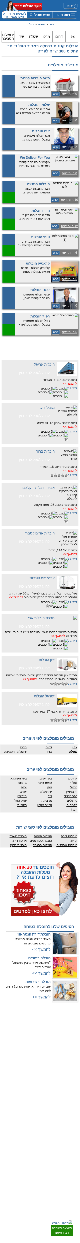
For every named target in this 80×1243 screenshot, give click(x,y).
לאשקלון (73, 1164)
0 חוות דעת (69, 94)
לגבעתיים (72, 1032)
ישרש (23, 791)
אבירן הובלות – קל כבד (38, 488)
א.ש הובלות (41, 131)
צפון (72, 36)
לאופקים (73, 1178)
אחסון (36, 1160)
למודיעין (73, 1076)
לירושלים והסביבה (67, 1093)
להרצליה (34, 1028)
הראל (73, 787)
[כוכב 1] (62, 388)
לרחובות (73, 1121)
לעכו (36, 1080)
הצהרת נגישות (31, 1139)
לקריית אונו (71, 1072)
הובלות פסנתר (42, 845)
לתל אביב (72, 1023)
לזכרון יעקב (33, 1084)
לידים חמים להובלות (28, 1192)
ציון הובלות (47, 660)
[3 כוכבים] (60, 392)
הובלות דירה (69, 836)
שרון (21, 36)
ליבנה (74, 1134)
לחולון (74, 1050)
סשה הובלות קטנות (35, 78)
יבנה (24, 787)
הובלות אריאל (44, 364)
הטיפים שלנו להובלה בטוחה (49, 926)
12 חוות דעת (69, 226)
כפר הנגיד (70, 796)
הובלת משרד (18, 836)
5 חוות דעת (69, 279)
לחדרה (35, 1075)
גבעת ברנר (45, 783)
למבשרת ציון (71, 1106)
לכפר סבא (33, 1036)
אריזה (73, 840)
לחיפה (35, 1058)
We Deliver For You (35, 157)
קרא (55, 94)
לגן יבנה (73, 1148)
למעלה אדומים (69, 1102)
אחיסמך (72, 778)
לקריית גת (72, 1169)
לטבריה (35, 1089)
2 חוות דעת (69, 147)
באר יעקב (46, 778)
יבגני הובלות (40, 290)
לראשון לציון (71, 1045)
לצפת (36, 1098)
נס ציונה (46, 800)
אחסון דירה (19, 840)
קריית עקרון (44, 805)
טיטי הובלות (40, 237)
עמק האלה (19, 800)
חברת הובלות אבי (41, 618)
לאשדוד (73, 1160)
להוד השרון (33, 1045)
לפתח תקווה (71, 1036)
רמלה (31, 24)
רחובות (22, 805)
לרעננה (35, 1041)
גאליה (73, 783)
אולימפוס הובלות (42, 578)
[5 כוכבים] (60, 396)
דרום (59, 36)
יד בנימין (71, 791)
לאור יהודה (71, 1059)
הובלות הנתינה (38, 184)
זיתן (49, 787)
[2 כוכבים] (48, 388)
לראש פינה (33, 1106)
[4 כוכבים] (45, 392)
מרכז (46, 36)
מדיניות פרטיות (31, 1130)
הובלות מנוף (18, 845)
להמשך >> (70, 383)
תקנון (36, 1134)
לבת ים (74, 1054)
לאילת (74, 1187)
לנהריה (35, 1066)
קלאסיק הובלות (38, 263)
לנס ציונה (72, 1139)
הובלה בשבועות (38, 982)
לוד (50, 796)
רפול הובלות (40, 316)
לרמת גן (73, 1028)
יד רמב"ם (46, 791)
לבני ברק (73, 1041)
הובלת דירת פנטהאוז (34, 934)
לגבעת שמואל (70, 1068)
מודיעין (22, 796)
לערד (75, 1182)
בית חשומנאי (18, 778)
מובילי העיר (46, 408)
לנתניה (35, 1023)
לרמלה (74, 1125)
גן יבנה (22, 783)
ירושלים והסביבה (8, 36)
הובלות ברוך (45, 451)
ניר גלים (72, 800)
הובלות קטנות (43, 836)
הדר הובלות (41, 210)
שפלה (41, 24)
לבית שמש (72, 1098)
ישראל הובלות (44, 696)
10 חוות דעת (69, 199)
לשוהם (74, 1143)
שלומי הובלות (39, 104)
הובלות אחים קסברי (40, 533)
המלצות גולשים (30, 1121)
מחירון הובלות (31, 1125)
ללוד (75, 1130)
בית (52, 24)
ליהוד (75, 1063)
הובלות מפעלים (66, 845)
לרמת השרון (32, 1032)
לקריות (35, 1062)
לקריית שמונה (31, 1102)
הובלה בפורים (39, 958)
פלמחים (71, 805)
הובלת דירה (32, 1155)
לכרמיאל (34, 1093)
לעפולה (35, 1071)
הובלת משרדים (30, 1169)
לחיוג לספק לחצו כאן (34, 373)
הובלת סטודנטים (41, 840)
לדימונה (73, 1173)
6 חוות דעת (69, 252)
